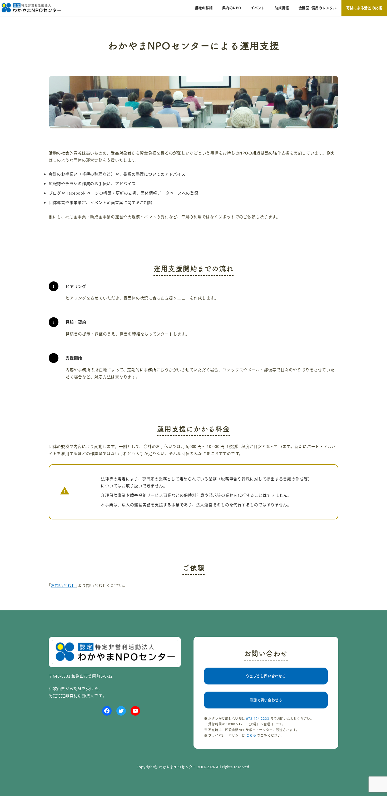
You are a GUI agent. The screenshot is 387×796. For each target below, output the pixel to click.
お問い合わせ (63, 585)
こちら (251, 735)
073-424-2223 (257, 718)
